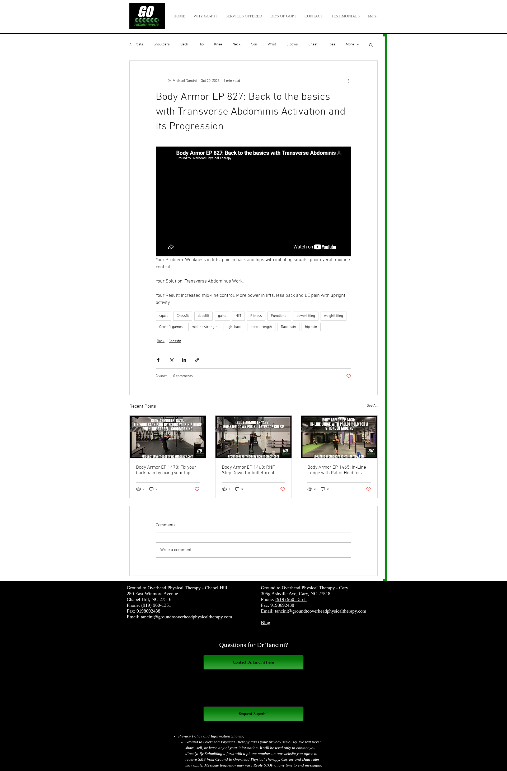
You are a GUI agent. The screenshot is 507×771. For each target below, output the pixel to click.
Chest (312, 44)
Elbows (292, 44)
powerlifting (306, 316)
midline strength (205, 327)
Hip (201, 44)
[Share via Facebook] (158, 359)
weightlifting (333, 316)
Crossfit (183, 316)
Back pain (288, 327)
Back (184, 44)
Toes (331, 44)
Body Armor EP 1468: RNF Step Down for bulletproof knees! (248, 470)
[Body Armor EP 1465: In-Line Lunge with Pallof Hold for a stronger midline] (339, 437)
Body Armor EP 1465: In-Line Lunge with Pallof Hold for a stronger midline (336, 470)
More (350, 44)
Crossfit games (171, 327)
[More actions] (348, 81)
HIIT (238, 316)
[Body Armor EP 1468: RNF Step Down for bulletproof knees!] (253, 437)
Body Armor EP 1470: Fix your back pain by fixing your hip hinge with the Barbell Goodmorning (166, 470)
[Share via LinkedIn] (184, 359)
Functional (279, 316)
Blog (265, 622)
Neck (237, 44)
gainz (222, 316)
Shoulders (162, 44)
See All (372, 405)
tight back (234, 327)
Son (254, 44)
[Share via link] (197, 359)
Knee (218, 44)
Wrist (272, 44)
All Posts (136, 44)
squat (163, 316)
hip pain (311, 327)
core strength (261, 327)
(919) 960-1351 (156, 605)
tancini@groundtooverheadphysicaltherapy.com (186, 616)
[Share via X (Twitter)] (171, 359)
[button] (243, 16)
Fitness (256, 316)
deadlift (203, 316)
